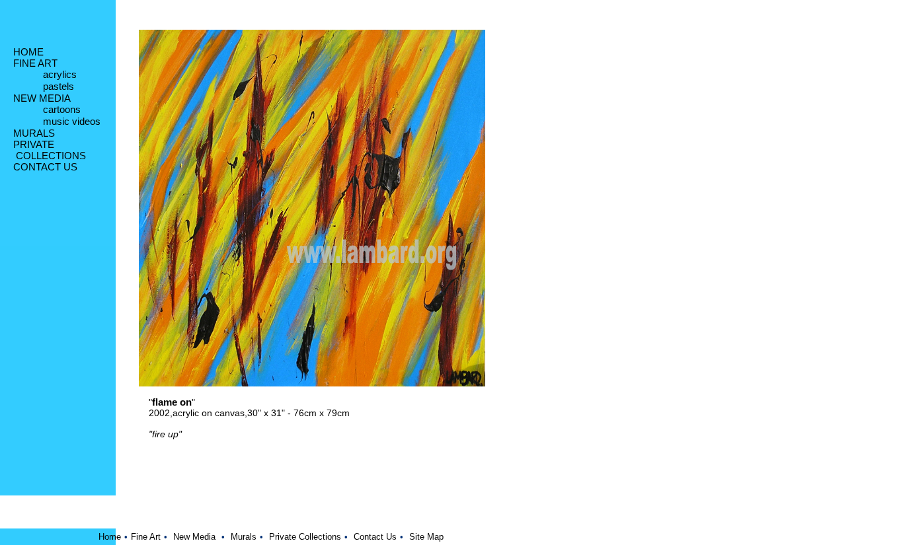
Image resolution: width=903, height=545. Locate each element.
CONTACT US (45, 166)
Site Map (426, 537)
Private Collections (305, 537)
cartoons (62, 109)
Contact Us (375, 537)
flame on (172, 402)
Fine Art (146, 537)
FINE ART (35, 63)
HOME (28, 51)
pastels (58, 86)
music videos (71, 121)
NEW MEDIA (42, 98)
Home (109, 537)
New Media (194, 537)
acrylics (60, 74)
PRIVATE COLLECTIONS (49, 150)
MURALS (34, 133)
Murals (243, 537)
